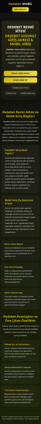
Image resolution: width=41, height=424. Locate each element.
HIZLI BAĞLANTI (20, 9)
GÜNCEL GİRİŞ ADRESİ (20, 73)
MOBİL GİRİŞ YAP (20, 80)
